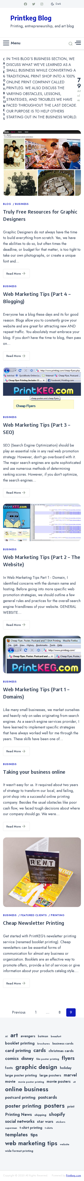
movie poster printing (31, 1082)
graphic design (36, 1067)
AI (6, 1036)
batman (43, 1036)
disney (27, 1058)
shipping (40, 1115)
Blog (7, 204)
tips (34, 1134)
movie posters (59, 1081)
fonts (9, 1068)
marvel (70, 1075)
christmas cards (61, 1050)
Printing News (18, 1114)
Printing (57, 915)
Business (22, 204)
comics (12, 1058)
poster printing (23, 1106)
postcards (47, 1097)
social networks (19, 1121)
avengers (28, 1036)
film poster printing (47, 1059)
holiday (65, 1067)
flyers (68, 1058)
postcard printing (20, 1097)
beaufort (56, 1036)
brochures (43, 1044)
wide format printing (19, 1151)
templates (16, 1134)
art (14, 1035)
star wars (45, 1121)
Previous (18, 1012)
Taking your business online (34, 772)
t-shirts (49, 1128)
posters (54, 1105)
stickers (60, 1122)
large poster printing (21, 1075)
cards (39, 1050)
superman (11, 1128)
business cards (62, 1043)
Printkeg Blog (31, 18)
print (70, 1106)
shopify (57, 1114)
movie (10, 1081)
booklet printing (20, 1043)
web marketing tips (31, 1143)
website (64, 1144)
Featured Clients (34, 915)
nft (74, 1082)
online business (26, 1089)
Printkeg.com (73, 1175)
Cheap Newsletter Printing (33, 923)
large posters (50, 1075)
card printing (18, 1050)
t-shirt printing (31, 1127)
